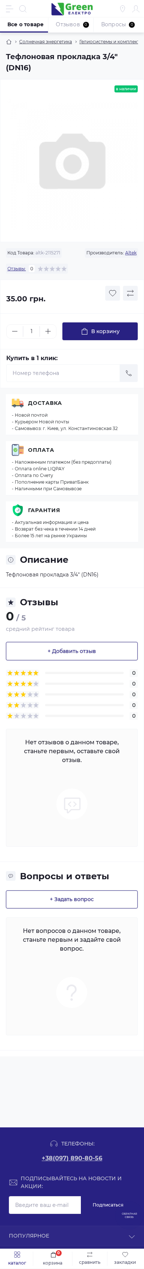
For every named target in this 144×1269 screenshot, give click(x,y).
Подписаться (108, 1205)
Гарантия (44, 510)
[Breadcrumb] (9, 42)
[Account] (136, 9)
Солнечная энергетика (45, 41)
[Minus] (15, 331)
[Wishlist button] (112, 293)
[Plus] (48, 331)
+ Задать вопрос (72, 899)
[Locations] (122, 9)
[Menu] (9, 9)
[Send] (129, 373)
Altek (131, 253)
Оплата (41, 450)
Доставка (45, 403)
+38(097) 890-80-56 (72, 1158)
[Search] (23, 9)
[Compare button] (130, 293)
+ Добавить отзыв (72, 651)
